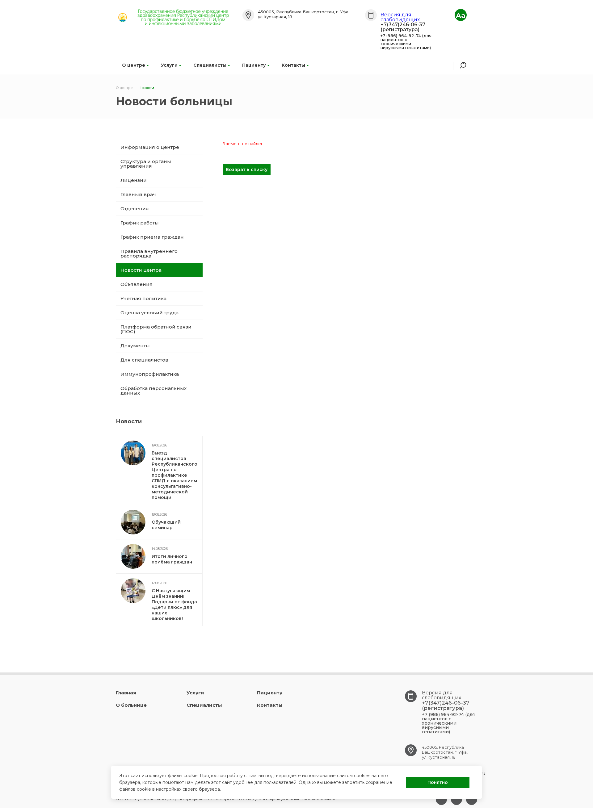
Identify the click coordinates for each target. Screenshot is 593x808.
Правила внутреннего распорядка (149, 253)
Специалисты (209, 65)
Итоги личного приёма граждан (172, 559)
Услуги (169, 65)
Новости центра (141, 270)
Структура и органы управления (145, 163)
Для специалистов (144, 360)
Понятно (437, 782)
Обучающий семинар (166, 524)
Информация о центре (149, 147)
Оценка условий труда (149, 313)
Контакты (293, 65)
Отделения (134, 208)
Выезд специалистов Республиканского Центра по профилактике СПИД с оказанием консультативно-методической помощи (174, 475)
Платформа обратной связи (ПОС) (155, 329)
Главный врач (138, 194)
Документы (135, 346)
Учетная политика (143, 298)
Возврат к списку (246, 169)
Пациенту (254, 65)
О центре (133, 65)
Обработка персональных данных (153, 390)
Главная (126, 693)
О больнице (131, 705)
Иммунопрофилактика (149, 374)
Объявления (136, 284)
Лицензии (133, 180)
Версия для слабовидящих (400, 17)
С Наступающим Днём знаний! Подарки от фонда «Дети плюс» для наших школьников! (174, 604)
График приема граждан (152, 237)
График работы (139, 223)
